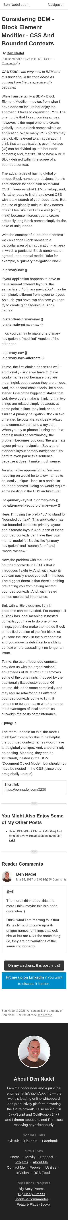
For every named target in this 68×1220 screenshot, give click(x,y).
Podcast (46, 1157)
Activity (30, 1157)
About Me (40, 1162)
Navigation (56, 5)
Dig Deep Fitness (31, 1194)
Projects (21, 1162)
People (35, 1167)
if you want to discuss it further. (34, 980)
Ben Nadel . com (16, 5)
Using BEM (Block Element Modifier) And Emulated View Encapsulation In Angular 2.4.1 (35, 836)
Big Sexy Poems (32, 1189)
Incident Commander (31, 1199)
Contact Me (16, 1167)
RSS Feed (42, 1173)
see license (45, 1015)
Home (15, 1157)
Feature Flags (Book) (33, 1204)
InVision (22, 1173)
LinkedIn (30, 1141)
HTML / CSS (42, 58)
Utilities (50, 1167)
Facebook (50, 1141)
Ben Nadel (15, 53)
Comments (9, 63)
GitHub (13, 1141)
